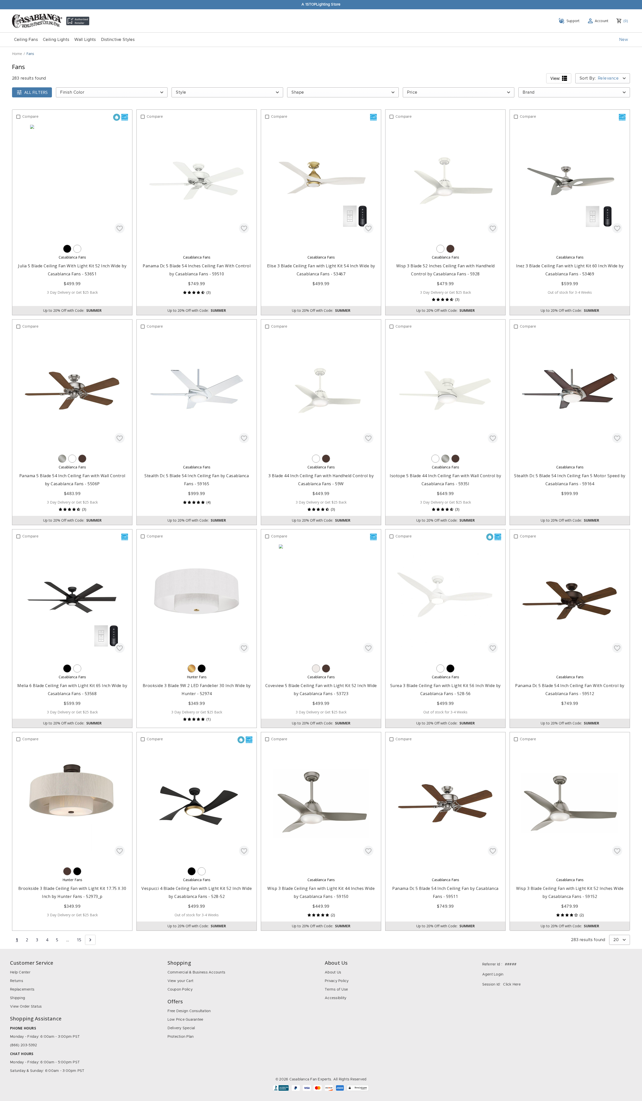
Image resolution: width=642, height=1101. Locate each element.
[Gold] (192, 668)
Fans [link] (30, 53)
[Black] (67, 249)
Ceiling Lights (56, 40)
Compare (30, 116)
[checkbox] (18, 117)
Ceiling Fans (26, 40)
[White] (77, 249)
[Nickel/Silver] (62, 459)
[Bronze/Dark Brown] (450, 249)
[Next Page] (90, 940)
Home (17, 53)
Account (602, 20)
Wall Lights (85, 40)
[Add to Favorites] (119, 228)
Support (573, 20)
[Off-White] (316, 668)
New (623, 40)
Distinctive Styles (118, 40)
